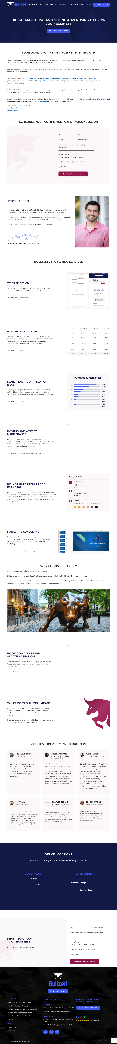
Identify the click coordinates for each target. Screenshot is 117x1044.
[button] (33, 4)
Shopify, (57, 78)
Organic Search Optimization (49, 81)
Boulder (43, 101)
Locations (73, 4)
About (52, 4)
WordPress (47, 78)
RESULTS (12, 1023)
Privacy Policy (104, 1041)
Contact (88, 4)
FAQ (81, 4)
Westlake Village (99, 99)
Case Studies (43, 4)
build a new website (32, 78)
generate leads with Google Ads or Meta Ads (79, 78)
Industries (62, 4)
